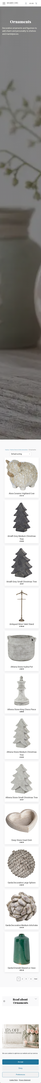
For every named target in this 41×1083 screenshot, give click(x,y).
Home (7, 450)
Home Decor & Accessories (19, 450)
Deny (21, 1068)
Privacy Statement (25, 1080)
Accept (20, 1062)
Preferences (20, 1075)
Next (35, 979)
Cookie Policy (13, 1080)
